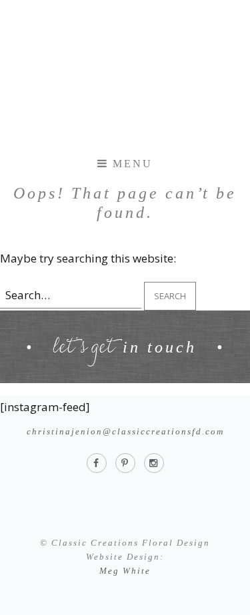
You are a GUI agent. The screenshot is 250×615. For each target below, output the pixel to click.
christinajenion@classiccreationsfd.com (125, 431)
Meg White (125, 571)
